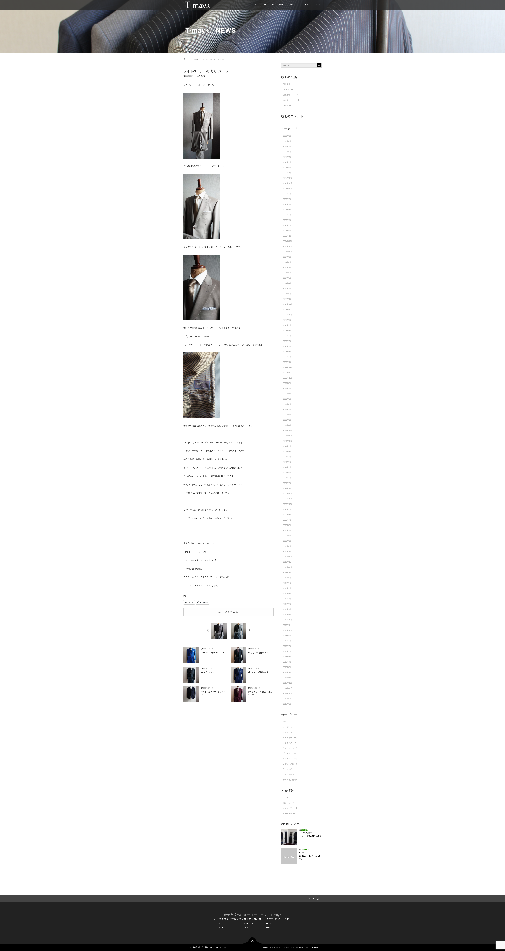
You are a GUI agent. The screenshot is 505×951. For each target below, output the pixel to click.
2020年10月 (288, 504)
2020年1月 (287, 551)
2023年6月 (287, 336)
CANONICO (288, 89)
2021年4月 (287, 472)
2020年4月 (287, 536)
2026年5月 (287, 152)
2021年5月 (287, 467)
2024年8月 (287, 262)
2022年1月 (287, 425)
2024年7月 (287, 267)
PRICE (282, 5)
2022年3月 (287, 415)
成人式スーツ (288, 774)
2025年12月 (288, 178)
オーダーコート (289, 727)
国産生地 (286, 84)
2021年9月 (287, 446)
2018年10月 (288, 630)
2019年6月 (287, 588)
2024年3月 (287, 288)
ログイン (286, 798)
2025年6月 (287, 210)
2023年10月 (288, 315)
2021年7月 (287, 457)
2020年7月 (287, 520)
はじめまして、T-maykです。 (309, 857)
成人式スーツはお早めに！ (259, 653)
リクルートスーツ (290, 759)
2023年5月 (287, 341)
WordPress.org (289, 813)
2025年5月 (287, 215)
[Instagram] (313, 898)
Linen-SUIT (287, 105)
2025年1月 (287, 236)
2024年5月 (287, 278)
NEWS (285, 722)
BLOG (318, 5)
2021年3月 (287, 478)
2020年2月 (287, 546)
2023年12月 (288, 304)
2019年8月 (287, 578)
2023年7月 (287, 330)
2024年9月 (287, 257)
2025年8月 (287, 199)
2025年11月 (288, 183)
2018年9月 (287, 636)
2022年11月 (288, 373)
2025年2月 (287, 231)
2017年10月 (288, 693)
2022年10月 (288, 378)
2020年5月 (287, 530)
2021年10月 (288, 441)
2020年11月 (288, 499)
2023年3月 (287, 352)
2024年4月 (287, 283)
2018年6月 (287, 651)
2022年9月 (287, 383)
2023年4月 (287, 346)
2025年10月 (288, 188)
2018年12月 (288, 620)
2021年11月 (288, 436)
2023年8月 (287, 325)
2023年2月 (287, 357)
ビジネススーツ (289, 743)
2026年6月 (287, 146)
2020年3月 (287, 541)
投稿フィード (288, 803)
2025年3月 (287, 225)
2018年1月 (287, 678)
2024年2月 (287, 294)
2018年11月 (288, 625)
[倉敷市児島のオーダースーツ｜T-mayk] (197, 4)
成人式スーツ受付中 (291, 100)
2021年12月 (288, 430)
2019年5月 (287, 593)
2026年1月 (287, 173)
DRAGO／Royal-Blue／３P (212, 653)
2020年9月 (287, 509)
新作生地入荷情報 (290, 780)
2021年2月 (287, 483)
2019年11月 (288, 562)
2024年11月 (288, 246)
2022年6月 (287, 399)
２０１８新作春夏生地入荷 (310, 836)
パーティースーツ (290, 738)
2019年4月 (287, 599)
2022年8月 (287, 388)
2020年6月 (287, 525)
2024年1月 (287, 299)
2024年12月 (288, 241)
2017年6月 (287, 704)
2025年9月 (287, 194)
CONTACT (306, 5)
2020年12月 (288, 494)
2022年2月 (287, 420)
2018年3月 (287, 667)
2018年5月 (287, 657)
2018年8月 (287, 641)
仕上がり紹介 (200, 76)
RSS (318, 898)
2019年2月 (287, 609)
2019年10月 (288, 567)
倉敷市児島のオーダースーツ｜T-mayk (252, 914)
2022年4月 (287, 409)
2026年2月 (287, 167)
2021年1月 (287, 488)
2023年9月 (287, 320)
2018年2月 (287, 672)
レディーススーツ (290, 764)
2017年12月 (288, 683)
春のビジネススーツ (209, 672)
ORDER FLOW (268, 5)
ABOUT (293, 5)
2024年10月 (288, 252)
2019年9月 (287, 572)
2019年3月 (287, 604)
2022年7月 (287, 394)
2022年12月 (288, 367)
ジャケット (287, 732)
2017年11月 (288, 688)
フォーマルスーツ (290, 748)
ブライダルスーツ (290, 753)
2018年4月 (287, 662)
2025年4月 (287, 220)
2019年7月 (287, 583)
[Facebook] (309, 898)
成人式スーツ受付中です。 (259, 672)
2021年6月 (287, 462)
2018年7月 (287, 646)
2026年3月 (287, 162)
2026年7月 (287, 141)
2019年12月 (288, 557)
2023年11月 (288, 309)
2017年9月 (287, 699)
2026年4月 (287, 157)
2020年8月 (287, 515)
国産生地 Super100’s (291, 95)
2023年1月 (287, 362)
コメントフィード (290, 808)
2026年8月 (287, 136)
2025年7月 (287, 204)
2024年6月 (287, 273)
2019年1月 (287, 614)
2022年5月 (287, 404)
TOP (254, 5)
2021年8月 (287, 451)
